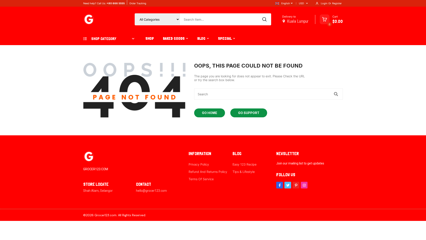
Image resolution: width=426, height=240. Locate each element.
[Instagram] (304, 185)
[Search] (264, 19)
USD (301, 3)
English (285, 3)
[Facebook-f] (279, 185)
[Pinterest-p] (296, 185)
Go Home (209, 113)
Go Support (248, 113)
